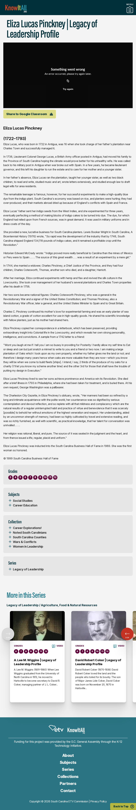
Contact (68, 790)
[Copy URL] (68, 81)
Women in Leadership (28, 546)
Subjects (68, 762)
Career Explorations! (27, 528)
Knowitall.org (16, 8)
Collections (68, 776)
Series (68, 769)
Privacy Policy (98, 801)
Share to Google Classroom (26, 114)
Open (10, 500)
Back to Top (120, 806)
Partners (68, 13)
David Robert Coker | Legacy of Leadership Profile (98, 662)
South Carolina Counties (29, 537)
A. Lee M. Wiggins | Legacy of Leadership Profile (35, 662)
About (68, 755)
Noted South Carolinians (30, 532)
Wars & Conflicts (24, 542)
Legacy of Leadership (28, 569)
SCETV (56, 728)
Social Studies (23, 500)
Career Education (25, 505)
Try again (68, 89)
